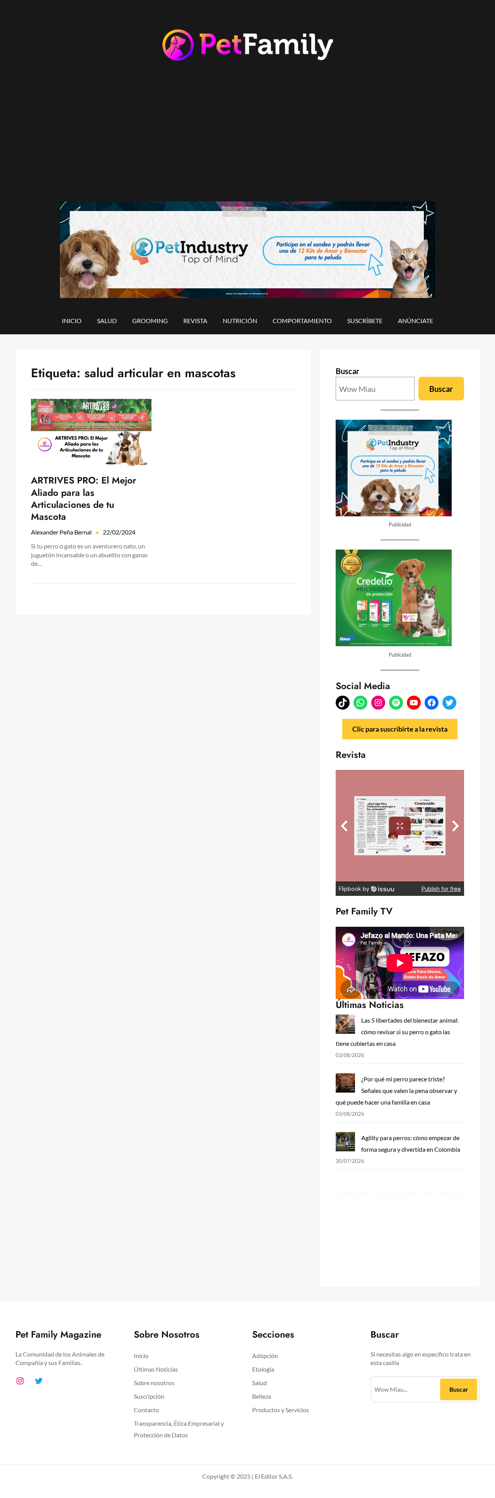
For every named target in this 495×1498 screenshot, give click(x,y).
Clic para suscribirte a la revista (399, 729)
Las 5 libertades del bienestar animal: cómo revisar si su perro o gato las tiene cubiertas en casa (397, 1031)
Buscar (347, 371)
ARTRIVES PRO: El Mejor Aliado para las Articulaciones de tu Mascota (83, 498)
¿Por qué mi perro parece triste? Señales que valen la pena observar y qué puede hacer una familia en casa (396, 1090)
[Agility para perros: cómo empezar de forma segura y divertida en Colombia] (345, 1143)
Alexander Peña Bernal (61, 532)
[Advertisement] (247, 138)
